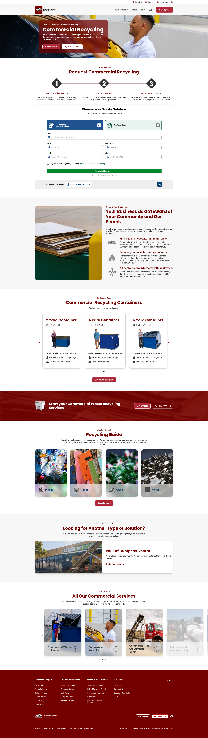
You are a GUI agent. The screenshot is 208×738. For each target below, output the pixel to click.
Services (45, 24)
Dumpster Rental (67, 697)
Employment (118, 685)
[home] (45, 10)
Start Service (164, 10)
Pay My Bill (39, 685)
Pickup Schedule (41, 689)
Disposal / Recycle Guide (123, 693)
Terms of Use (84, 164)
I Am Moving (39, 701)
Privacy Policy (99, 164)
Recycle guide (104, 503)
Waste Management (95, 685)
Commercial (55, 24)
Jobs (151, 10)
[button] (122, 10)
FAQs (116, 697)
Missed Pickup (40, 697)
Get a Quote (142, 406)
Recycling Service (67, 689)
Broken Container (41, 693)
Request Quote (160, 716)
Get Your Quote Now (104, 380)
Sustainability (119, 689)
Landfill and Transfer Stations (95, 702)
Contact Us (39, 704)
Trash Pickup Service (69, 685)
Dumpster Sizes (93, 697)
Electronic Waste (67, 701)
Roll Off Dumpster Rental (96, 689)
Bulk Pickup (65, 693)
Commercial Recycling (95, 693)
